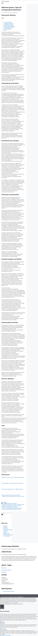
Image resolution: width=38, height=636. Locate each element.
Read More (16, 602)
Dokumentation (14, 503)
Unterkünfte (3, 506)
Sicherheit (18, 198)
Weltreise (15, 506)
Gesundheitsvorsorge (5, 504)
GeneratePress (20, 596)
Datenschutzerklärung (7, 529)
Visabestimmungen (9, 506)
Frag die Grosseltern (5, 1)
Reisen (3, 503)
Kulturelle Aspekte (13, 504)
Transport (19, 505)
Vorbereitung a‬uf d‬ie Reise (8, 23)
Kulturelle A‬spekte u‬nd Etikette (9, 26)
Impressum (5, 528)
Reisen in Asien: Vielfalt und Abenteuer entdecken (11, 509)
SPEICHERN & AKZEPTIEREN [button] (5, 635)
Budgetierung (5, 49)
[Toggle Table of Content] (2, 20)
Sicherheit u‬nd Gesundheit (8, 25)
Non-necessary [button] (3, 628)
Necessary (3, 622)
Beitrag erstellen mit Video (8, 591)
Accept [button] (12, 602)
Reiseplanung (3, 505)
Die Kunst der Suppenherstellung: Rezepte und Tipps (12, 508)
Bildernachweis (6, 533)
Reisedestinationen (20, 504)
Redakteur (5, 527)
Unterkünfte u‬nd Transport (8, 24)
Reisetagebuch (9, 505)
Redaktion (5, 525)
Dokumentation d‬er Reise (8, 27)
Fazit (5, 30)
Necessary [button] (2, 621)
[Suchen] (2, 514)
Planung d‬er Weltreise (8, 22)
